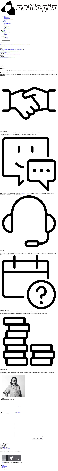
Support (5, 20)
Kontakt (5, 35)
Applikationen (16, 44)
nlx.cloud (3, 467)
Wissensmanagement (6, 29)
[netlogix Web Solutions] (29, 15)
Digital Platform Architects (7, 32)
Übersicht (1, 44)
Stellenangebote (6, 37)
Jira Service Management (7, 23)
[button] (30, 40)
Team (4, 33)
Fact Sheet (5, 34)
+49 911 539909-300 (17, 412)
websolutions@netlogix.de (6, 448)
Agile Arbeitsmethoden (7, 28)
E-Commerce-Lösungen (7, 18)
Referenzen (3, 30)
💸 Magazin (3, 31)
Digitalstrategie (4, 21)
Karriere (3, 36)
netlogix (3, 465)
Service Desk (23, 193)
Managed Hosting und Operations (8, 19)
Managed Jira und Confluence (12, 49)
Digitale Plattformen (4, 16)
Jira (4, 24)
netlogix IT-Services (4, 466)
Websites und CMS (6, 17)
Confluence (5, 25)
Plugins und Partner (6, 26)
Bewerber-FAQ (13, 57)
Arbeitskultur (9, 57)
